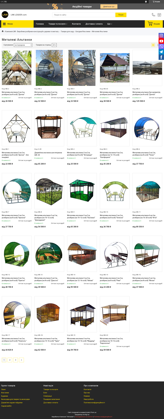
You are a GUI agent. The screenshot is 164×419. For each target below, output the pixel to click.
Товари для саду (67, 31)
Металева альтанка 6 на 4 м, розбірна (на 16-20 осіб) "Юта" (145, 216)
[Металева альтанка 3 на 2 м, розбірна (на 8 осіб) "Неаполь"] (16, 314)
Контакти (76, 24)
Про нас (87, 393)
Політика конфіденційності (94, 403)
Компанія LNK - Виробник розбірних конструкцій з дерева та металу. (32, 31)
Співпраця (47, 396)
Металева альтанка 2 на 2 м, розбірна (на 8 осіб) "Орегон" (13, 279)
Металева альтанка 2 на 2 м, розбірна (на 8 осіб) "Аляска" (111, 216)
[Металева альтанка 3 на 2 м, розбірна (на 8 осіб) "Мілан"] (147, 254)
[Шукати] (120, 15)
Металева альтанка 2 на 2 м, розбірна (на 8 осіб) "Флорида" (79, 154)
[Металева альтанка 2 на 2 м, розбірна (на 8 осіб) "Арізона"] (16, 191)
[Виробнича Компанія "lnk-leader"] (5, 15)
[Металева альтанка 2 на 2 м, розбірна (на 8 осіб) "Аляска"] (115, 191)
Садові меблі (6, 406)
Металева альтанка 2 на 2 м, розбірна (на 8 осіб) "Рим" (111, 279)
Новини (87, 396)
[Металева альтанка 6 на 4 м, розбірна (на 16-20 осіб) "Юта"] (147, 191)
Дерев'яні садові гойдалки (11, 403)
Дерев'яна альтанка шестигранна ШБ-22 (48, 154)
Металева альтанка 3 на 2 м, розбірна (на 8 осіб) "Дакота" (46, 279)
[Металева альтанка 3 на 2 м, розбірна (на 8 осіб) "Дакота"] (49, 254)
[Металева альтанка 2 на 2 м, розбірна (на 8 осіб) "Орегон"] (16, 254)
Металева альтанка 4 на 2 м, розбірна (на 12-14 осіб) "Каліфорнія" (111, 155)
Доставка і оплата (94, 24)
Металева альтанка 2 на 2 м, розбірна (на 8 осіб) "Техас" (144, 154)
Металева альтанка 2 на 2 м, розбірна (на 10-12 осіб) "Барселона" (111, 341)
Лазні (3, 389)
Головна (40, 24)
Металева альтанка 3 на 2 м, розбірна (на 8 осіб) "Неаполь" (14, 340)
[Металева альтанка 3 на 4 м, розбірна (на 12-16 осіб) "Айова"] (82, 254)
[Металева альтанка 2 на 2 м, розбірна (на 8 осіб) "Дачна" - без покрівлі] (16, 128)
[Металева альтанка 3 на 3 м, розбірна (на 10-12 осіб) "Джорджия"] (49, 191)
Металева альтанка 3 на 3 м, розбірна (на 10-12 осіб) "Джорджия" (46, 217)
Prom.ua (93, 412)
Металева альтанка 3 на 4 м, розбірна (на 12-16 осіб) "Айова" (80, 279)
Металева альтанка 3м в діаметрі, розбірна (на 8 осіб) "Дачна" (147, 93)
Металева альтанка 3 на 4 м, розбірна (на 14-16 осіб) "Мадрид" (81, 340)
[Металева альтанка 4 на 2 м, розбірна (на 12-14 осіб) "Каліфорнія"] (115, 128)
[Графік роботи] (159, 14)
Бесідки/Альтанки (83, 31)
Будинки (4, 396)
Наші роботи (89, 399)
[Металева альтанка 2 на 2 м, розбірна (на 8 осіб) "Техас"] (147, 128)
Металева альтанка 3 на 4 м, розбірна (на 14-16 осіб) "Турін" (47, 340)
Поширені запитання (51, 399)
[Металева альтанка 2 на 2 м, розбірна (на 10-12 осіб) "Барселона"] (115, 314)
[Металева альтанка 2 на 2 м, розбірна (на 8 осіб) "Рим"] (115, 254)
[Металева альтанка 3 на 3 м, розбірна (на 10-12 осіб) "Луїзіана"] (82, 191)
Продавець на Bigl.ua (82, 414)
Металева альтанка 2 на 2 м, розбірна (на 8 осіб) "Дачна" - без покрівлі (15, 155)
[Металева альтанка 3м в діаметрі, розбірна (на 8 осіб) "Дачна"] (147, 68)
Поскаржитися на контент (84, 417)
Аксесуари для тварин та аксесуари (15, 399)
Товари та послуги (57, 24)
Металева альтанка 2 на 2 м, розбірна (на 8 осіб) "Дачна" (13, 93)
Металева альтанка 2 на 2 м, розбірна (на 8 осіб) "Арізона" (14, 216)
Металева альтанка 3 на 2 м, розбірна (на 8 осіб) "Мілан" (144, 279)
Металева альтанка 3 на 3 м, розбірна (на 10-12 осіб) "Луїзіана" (81, 216)
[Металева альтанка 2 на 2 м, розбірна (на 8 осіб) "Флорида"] (82, 128)
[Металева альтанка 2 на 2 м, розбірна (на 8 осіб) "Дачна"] (16, 68)
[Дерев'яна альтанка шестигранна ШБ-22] (49, 128)
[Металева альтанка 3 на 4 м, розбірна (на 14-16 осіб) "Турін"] (49, 314)
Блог (45, 393)
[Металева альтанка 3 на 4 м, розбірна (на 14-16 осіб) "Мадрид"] (82, 314)
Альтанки (5, 393)
